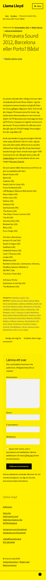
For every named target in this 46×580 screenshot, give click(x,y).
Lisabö (27, 312)
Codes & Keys (8, 158)
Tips (27, 298)
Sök (23, 575)
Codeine (21, 303)
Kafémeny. (7, 507)
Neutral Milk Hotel (20, 315)
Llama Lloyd (13, 5)
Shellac (6, 321)
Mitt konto (7, 575)
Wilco (16, 330)
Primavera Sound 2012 (17, 318)
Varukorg (35, 573)
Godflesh (6, 309)
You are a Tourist (17, 161)
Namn (9, 412)
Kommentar (12, 377)
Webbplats (11, 436)
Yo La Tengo (23, 330)
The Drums (17, 324)
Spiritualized (30, 321)
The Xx (24, 327)
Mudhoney (34, 312)
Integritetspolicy (10, 562)
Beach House (29, 301)
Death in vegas (17, 306)
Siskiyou (13, 321)
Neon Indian (8, 315)
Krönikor (14, 16)
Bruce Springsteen (10, 303)
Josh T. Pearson (17, 312)
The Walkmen (15, 327)
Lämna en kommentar (13, 31)
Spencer (20, 321)
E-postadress (12, 424)
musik (22, 298)
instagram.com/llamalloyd (15, 529)
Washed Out (8, 330)
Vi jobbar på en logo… (33, 340)
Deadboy (29, 303)
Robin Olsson (37, 27)
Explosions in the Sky (32, 306)
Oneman (32, 315)
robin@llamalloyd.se (12, 539)
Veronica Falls (33, 327)
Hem (7, 16)
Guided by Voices (18, 309)
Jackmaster (30, 309)
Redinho (29, 318)
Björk (37, 301)
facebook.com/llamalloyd (14, 532)
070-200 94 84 (9, 542)
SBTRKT (37, 318)
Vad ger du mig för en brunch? (12, 340)
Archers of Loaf (16, 301)
